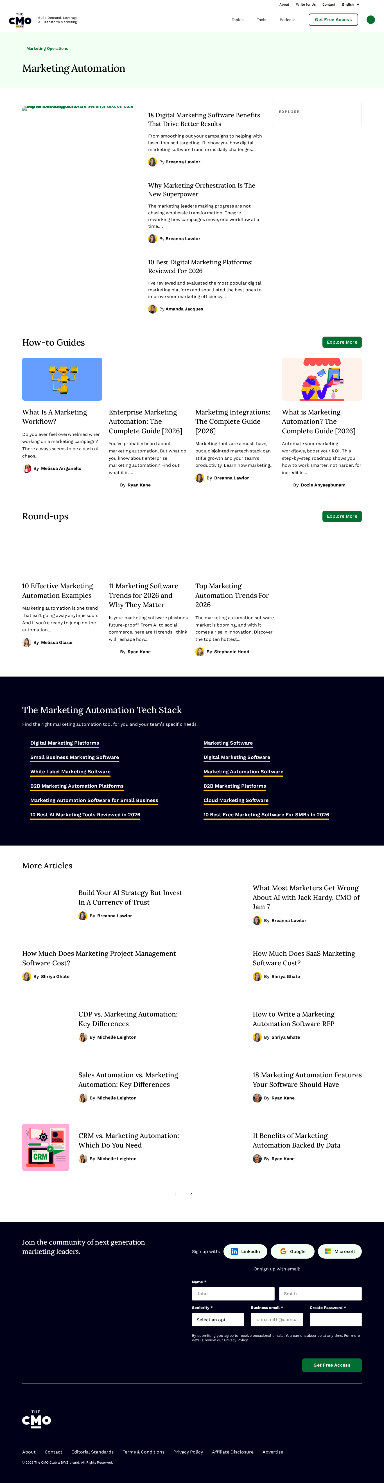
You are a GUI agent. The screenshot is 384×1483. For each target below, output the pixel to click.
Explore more (342, 342)
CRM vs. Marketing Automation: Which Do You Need (128, 1140)
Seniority (202, 1307)
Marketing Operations (46, 48)
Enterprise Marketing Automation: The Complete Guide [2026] (145, 421)
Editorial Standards (92, 1452)
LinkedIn (250, 1251)
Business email (267, 1307)
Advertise (273, 1452)
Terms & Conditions (143, 1452)
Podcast (287, 19)
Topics (237, 19)
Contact (328, 4)
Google (298, 1251)
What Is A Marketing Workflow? (54, 416)
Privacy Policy (236, 1340)
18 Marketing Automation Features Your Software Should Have (307, 1079)
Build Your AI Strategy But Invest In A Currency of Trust (130, 897)
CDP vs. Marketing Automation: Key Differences (128, 1018)
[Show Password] (359, 1319)
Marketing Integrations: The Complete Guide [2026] (232, 421)
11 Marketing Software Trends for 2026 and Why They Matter (143, 595)
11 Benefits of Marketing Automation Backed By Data (296, 1140)
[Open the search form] (371, 20)
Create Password (328, 1307)
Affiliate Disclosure (233, 1452)
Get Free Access (333, 19)
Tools (261, 19)
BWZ (65, 1462)
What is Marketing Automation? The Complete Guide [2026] (319, 421)
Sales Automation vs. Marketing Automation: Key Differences (128, 1079)
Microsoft (345, 1251)
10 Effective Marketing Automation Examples (57, 590)
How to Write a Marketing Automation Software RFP (294, 1018)
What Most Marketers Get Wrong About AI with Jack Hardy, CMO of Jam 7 (306, 897)
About (284, 4)
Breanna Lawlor (183, 161)
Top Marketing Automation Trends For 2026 (232, 595)
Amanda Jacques (184, 308)
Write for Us (306, 4)
